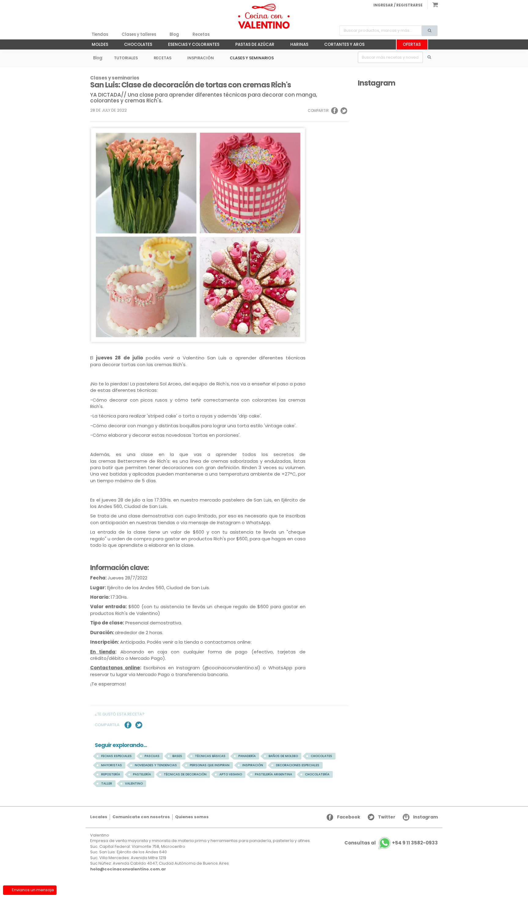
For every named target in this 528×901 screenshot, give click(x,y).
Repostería (110, 774)
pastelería (142, 774)
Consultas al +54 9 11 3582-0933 (391, 843)
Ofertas (412, 44)
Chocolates (135, 46)
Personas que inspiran (209, 765)
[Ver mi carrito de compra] (432, 4)
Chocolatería (317, 774)
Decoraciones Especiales (297, 765)
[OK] (432, 57)
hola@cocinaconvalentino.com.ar (128, 869)
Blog (174, 34)
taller (106, 783)
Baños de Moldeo (283, 756)
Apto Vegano (230, 774)
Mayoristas (111, 765)
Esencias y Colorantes (190, 46)
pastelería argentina (273, 774)
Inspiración (200, 58)
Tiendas (100, 34)
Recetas (201, 34)
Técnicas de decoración (185, 774)
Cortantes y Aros (341, 46)
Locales (98, 817)
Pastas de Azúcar (251, 46)
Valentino (134, 783)
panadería (247, 756)
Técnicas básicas (210, 756)
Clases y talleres (139, 34)
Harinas (296, 46)
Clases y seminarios (252, 58)
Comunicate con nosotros (141, 817)
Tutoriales (126, 58)
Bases (177, 756)
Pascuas (152, 756)
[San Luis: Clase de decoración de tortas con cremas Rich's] (264, 16)
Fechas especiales (116, 756)
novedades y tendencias (156, 765)
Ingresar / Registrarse (398, 5)
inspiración (252, 765)
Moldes (97, 46)
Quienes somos (192, 817)
